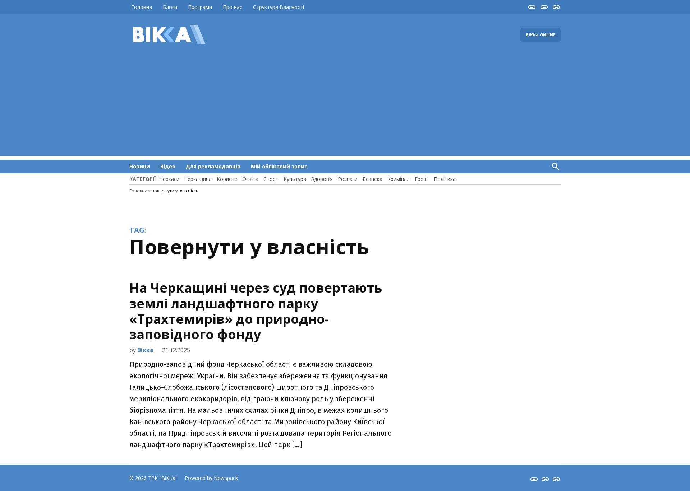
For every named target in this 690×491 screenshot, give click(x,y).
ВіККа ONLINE (540, 34)
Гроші (422, 179)
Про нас (232, 7)
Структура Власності (278, 7)
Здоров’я (322, 179)
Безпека (372, 179)
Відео (167, 166)
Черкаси (169, 179)
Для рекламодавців (213, 166)
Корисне (227, 179)
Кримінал (398, 179)
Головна (141, 7)
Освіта (250, 179)
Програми (200, 7)
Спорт (271, 179)
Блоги (170, 7)
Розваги (348, 179)
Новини (139, 166)
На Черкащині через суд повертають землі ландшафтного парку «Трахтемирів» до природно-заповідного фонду (255, 311)
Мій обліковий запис (279, 166)
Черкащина (198, 179)
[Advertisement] (345, 106)
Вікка (145, 350)
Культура (295, 179)
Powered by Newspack (211, 477)
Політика (445, 179)
